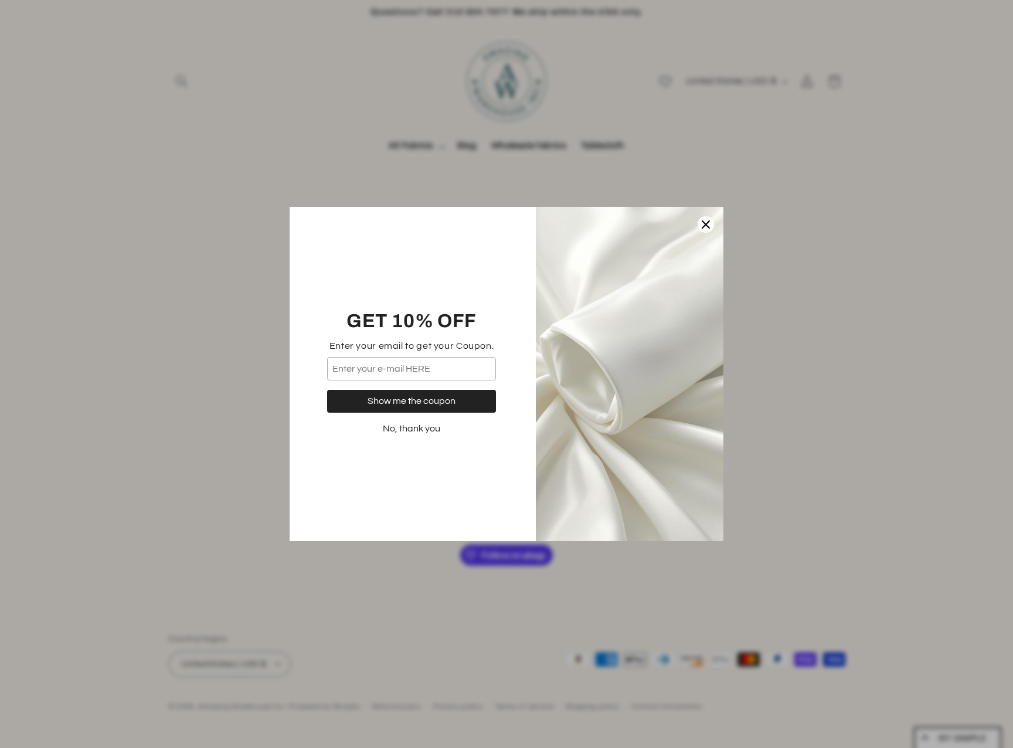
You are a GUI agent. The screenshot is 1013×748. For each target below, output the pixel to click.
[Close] (706, 224)
